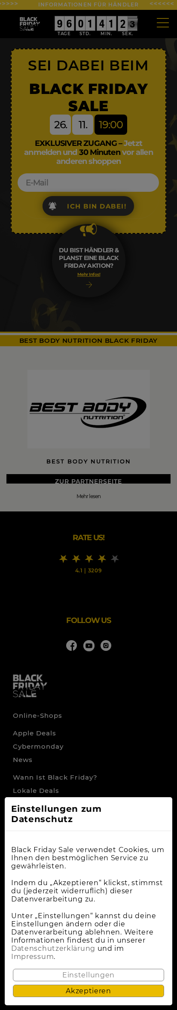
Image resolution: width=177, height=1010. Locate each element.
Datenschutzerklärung (53, 948)
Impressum (32, 957)
